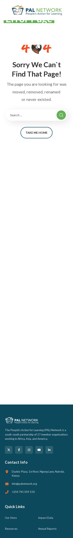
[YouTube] (39, 450)
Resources (11, 528)
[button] (67, 10)
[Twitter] (9, 450)
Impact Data (45, 517)
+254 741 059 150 (23, 491)
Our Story (11, 517)
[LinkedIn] (49, 450)
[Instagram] (29, 450)
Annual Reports (47, 528)
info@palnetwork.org (24, 483)
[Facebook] (19, 450)
